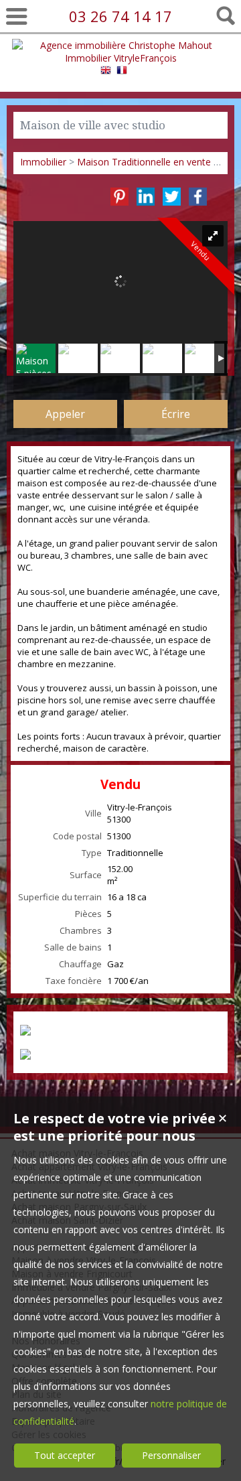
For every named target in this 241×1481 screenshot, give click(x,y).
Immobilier (43, 161)
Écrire (175, 414)
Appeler (65, 414)
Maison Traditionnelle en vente (144, 161)
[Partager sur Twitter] (172, 197)
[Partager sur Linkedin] (146, 197)
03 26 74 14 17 (120, 16)
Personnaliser (171, 1455)
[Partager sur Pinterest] (119, 197)
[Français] (122, 72)
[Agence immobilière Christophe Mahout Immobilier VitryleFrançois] (120, 58)
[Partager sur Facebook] (198, 197)
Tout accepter (64, 1455)
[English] (105, 72)
